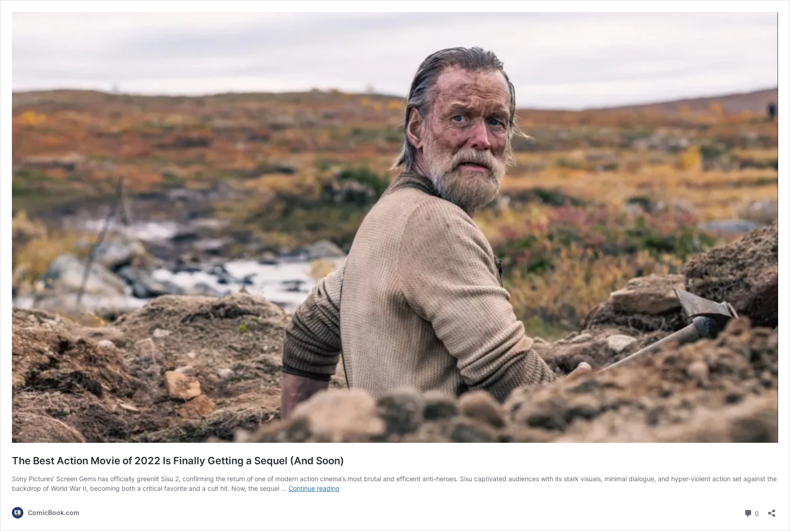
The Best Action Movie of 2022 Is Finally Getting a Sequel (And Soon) (178, 461)
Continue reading (314, 488)
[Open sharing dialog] (771, 510)
